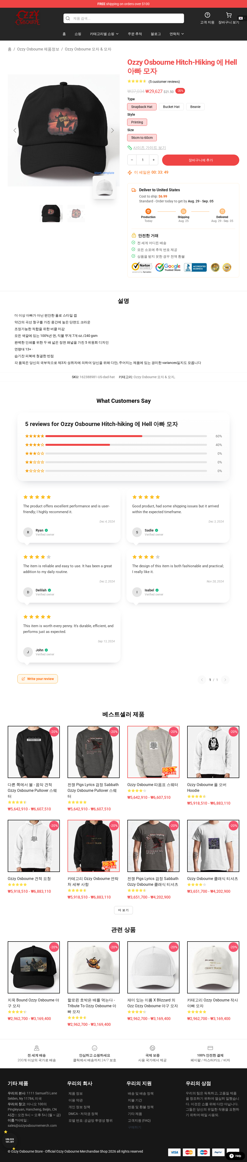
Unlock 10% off (10, 1140)
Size (130, 130)
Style (131, 114)
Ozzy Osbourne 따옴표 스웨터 (152, 784)
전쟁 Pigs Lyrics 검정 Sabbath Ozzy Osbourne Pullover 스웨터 (93, 790)
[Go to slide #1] (51, 213)
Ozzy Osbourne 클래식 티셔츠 (212, 878)
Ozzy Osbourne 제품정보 (38, 49)
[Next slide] (112, 130)
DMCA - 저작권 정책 (83, 1114)
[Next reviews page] (225, 679)
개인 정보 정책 (79, 1107)
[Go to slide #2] (76, 213)
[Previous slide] (15, 130)
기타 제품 (135, 1114)
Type (131, 99)
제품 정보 (76, 1093)
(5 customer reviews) (164, 82)
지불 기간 (135, 1100)
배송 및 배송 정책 (141, 1093)
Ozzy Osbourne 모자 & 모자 (88, 49)
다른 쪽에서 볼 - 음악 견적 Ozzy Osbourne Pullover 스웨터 (32, 790)
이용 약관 (76, 1100)
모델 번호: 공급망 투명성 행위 (91, 1120)
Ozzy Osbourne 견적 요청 (29, 878)
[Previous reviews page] (202, 679)
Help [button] (238, 1156)
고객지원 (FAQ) (139, 1120)
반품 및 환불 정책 (141, 1107)
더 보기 (123, 910)
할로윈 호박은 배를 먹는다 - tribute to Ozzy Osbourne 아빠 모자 (92, 1006)
